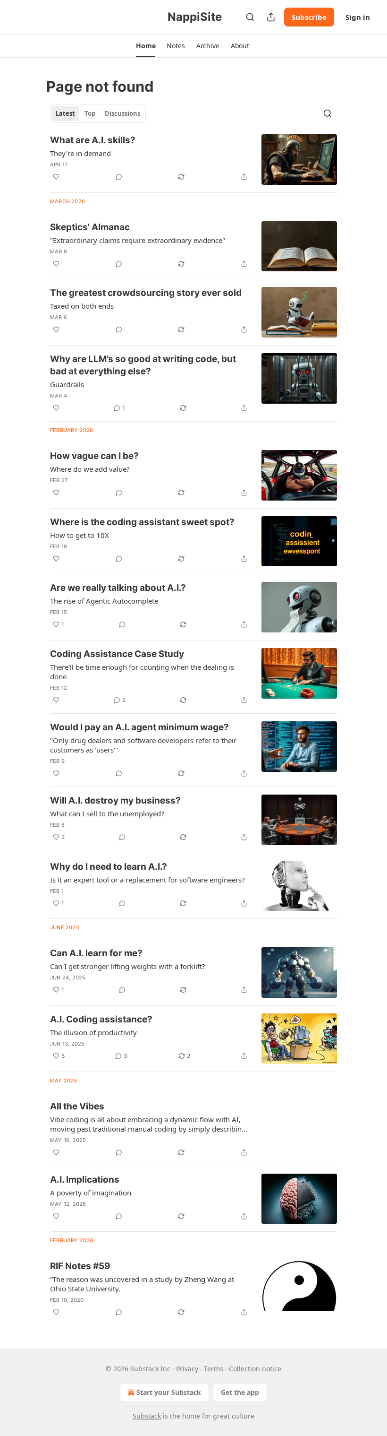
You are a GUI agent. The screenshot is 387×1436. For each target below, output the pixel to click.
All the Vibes (77, 1106)
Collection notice (255, 1368)
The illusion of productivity (93, 1032)
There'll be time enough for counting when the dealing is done (142, 671)
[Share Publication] (270, 17)
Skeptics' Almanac (90, 227)
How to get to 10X (79, 535)
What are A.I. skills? (92, 140)
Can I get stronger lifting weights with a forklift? (127, 966)
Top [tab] (89, 113)
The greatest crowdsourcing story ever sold (146, 292)
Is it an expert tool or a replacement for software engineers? (147, 879)
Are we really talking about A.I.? (118, 587)
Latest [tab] (65, 113)
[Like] (56, 176)
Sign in (357, 17)
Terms (213, 1368)
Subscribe (309, 17)
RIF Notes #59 (80, 1266)
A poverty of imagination (90, 1192)
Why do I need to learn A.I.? (108, 866)
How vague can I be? (94, 455)
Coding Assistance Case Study (117, 654)
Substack (147, 1415)
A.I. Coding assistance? (101, 1019)
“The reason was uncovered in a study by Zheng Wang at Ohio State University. (142, 1283)
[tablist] (98, 113)
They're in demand (80, 153)
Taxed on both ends (82, 306)
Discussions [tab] (122, 113)
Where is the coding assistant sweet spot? (142, 522)
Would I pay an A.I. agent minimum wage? (139, 727)
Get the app (240, 1392)
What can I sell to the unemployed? (107, 813)
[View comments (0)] (119, 176)
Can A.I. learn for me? (96, 953)
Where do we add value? (90, 469)
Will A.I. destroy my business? (115, 800)
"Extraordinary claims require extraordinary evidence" (137, 240)
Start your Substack (168, 1392)
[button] (145, 46)
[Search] (250, 17)
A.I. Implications (84, 1179)
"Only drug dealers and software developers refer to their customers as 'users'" (143, 744)
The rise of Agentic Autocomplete (104, 601)
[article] (193, 159)
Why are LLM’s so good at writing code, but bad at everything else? (143, 365)
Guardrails (67, 384)
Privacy (187, 1368)
